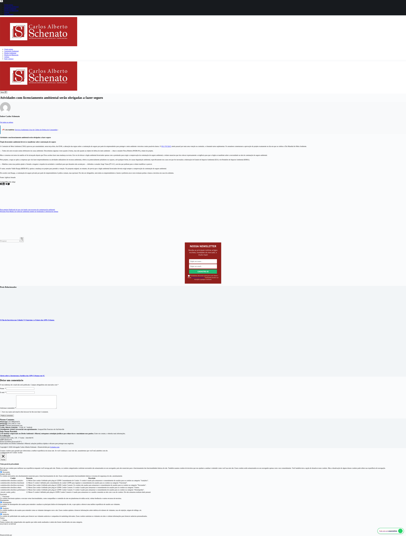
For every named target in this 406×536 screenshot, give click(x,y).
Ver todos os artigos (6, 122)
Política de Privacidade (197, 277)
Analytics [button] (3, 506)
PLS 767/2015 (166, 146)
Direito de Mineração (11, 55)
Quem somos (8, 49)
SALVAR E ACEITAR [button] (8, 524)
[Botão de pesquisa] (22, 239)
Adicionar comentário (8, 408)
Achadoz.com (54, 447)
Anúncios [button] (3, 512)
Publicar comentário (7, 415)
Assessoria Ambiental (11, 51)
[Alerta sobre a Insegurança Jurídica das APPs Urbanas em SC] (40, 371)
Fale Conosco (8, 59)
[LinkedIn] (4, 184)
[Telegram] (6, 184)
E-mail (3, 392)
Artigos (6, 57)
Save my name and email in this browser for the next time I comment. (25, 412)
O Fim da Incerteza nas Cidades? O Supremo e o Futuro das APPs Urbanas (27, 320)
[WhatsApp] (9, 184)
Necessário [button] (3, 470)
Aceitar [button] (20, 452)
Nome (3, 388)
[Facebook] (1, 184)
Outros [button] (2, 518)
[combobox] (10, 241)
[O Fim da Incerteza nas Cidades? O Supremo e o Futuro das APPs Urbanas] (23, 316)
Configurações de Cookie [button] (8, 452)
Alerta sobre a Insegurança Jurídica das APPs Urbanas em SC (22, 376)
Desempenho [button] (4, 500)
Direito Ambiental (10, 53)
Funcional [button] (3, 494)
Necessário (6, 472)
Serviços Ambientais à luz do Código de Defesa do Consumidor (36, 130)
